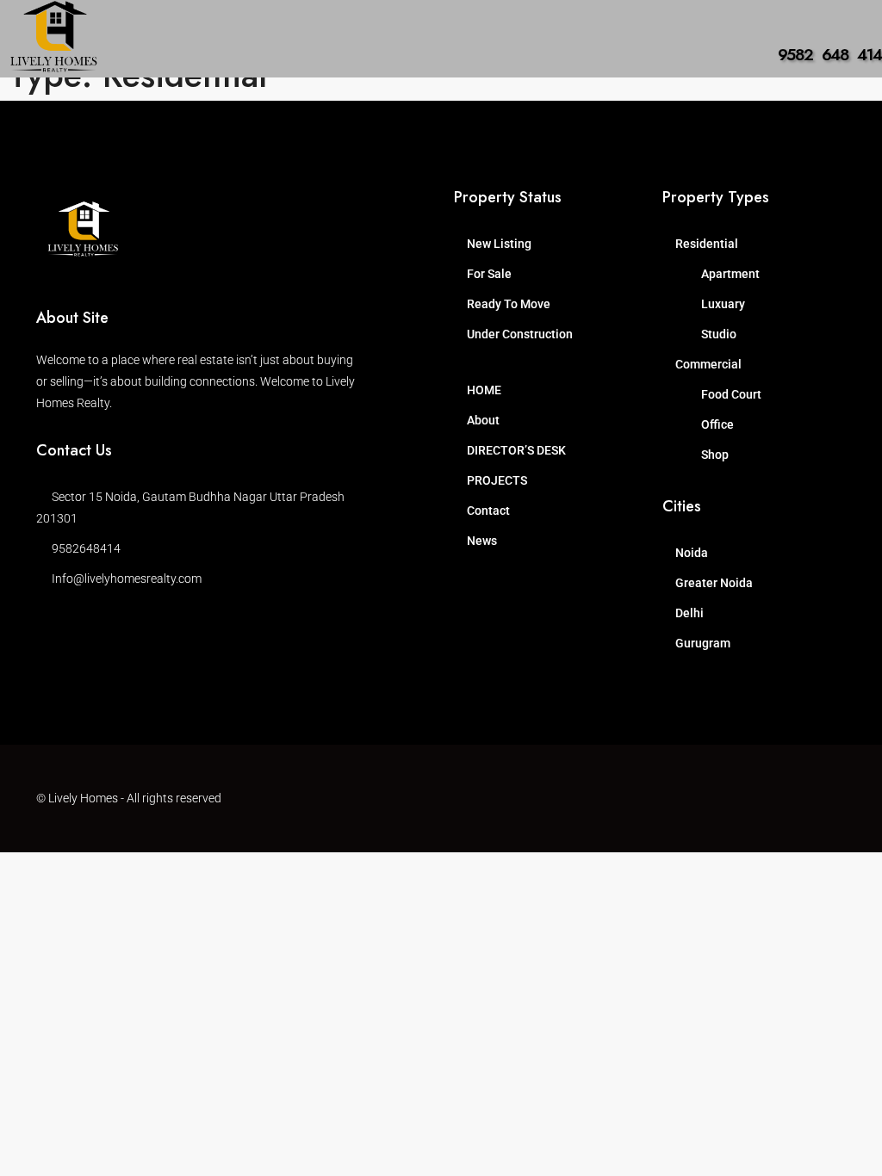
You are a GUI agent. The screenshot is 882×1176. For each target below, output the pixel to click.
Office (717, 424)
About (483, 420)
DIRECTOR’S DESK (516, 450)
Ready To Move (508, 304)
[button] (127, 63)
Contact (488, 510)
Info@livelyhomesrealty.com (127, 578)
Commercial (708, 364)
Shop (715, 454)
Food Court (731, 394)
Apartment (730, 274)
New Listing (499, 244)
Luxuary (723, 304)
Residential (706, 244)
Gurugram (702, 643)
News (482, 541)
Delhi (689, 613)
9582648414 (86, 548)
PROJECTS (497, 480)
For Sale (489, 274)
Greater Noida (714, 583)
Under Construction (520, 334)
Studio (718, 334)
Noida (691, 553)
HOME (484, 390)
